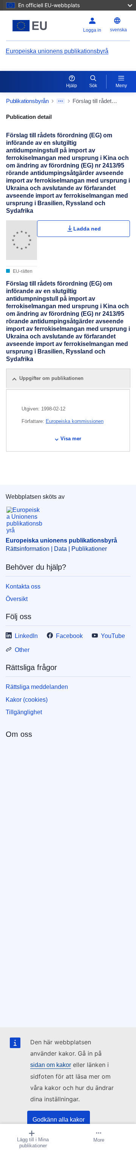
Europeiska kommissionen (75, 421)
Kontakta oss (23, 586)
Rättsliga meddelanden (37, 687)
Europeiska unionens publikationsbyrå (57, 51)
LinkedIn (26, 636)
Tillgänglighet (24, 712)
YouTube (113, 636)
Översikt (17, 599)
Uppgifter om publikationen (51, 378)
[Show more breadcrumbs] (60, 101)
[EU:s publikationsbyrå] (29, 25)
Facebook (69, 636)
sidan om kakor (50, 1065)
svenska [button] (118, 29)
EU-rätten (22, 271)
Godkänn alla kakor (58, 1119)
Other (22, 650)
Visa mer (70, 438)
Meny (121, 85)
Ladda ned (87, 229)
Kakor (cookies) (27, 699)
